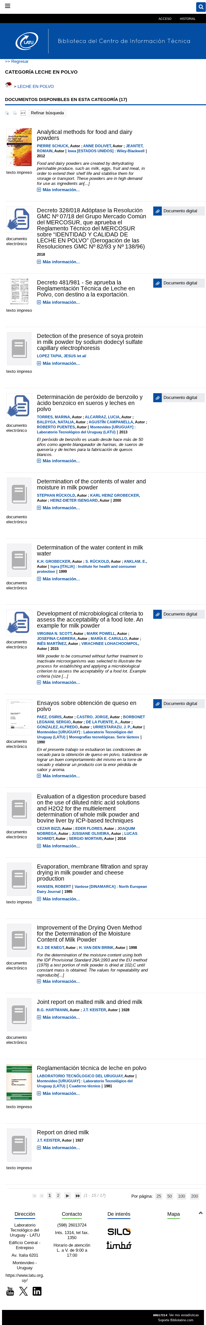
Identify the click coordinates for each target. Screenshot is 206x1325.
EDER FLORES (88, 828)
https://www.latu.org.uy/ (25, 1278)
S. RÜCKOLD (97, 561)
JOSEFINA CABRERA (56, 638)
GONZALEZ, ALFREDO (57, 727)
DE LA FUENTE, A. (102, 722)
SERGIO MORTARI (85, 838)
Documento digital (180, 211)
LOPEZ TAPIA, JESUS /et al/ (61, 356)
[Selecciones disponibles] (23, 113)
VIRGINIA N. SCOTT (54, 633)
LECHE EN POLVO (36, 86)
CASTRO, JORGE (92, 717)
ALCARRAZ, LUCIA (102, 417)
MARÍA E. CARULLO (109, 638)
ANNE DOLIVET (97, 146)
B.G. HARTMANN (52, 1010)
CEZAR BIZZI (48, 828)
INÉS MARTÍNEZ (51, 643)
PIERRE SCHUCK (52, 146)
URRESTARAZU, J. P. (112, 727)
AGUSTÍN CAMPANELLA (111, 422)
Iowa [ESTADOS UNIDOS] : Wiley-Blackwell (106, 151)
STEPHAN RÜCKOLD (56, 495)
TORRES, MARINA (53, 417)
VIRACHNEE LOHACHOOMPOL (109, 643)
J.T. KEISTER (94, 1010)
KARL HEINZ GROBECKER (114, 495)
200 (194, 1196)
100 (181, 1196)
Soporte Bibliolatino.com (175, 1320)
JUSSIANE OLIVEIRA (90, 833)
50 (169, 1196)
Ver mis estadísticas (184, 1315)
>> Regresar (17, 61)
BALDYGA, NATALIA (55, 422)
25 (159, 1196)
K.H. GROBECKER (53, 561)
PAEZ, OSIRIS (49, 717)
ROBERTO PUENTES (56, 427)
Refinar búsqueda (47, 113)
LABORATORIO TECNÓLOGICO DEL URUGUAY (80, 1076)
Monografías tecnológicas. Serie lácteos (104, 737)
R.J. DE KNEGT (50, 947)
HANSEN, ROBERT (54, 886)
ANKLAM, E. (135, 561)
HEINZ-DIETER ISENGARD (74, 500)
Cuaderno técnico (84, 1086)
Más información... (61, 189)
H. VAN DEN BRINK (96, 947)
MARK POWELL (101, 633)
